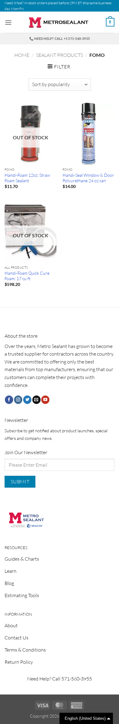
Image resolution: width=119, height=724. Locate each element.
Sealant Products (59, 55)
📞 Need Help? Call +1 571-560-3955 (59, 38)
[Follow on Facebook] (9, 399)
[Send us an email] (36, 399)
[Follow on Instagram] (18, 399)
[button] (8, 22)
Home (21, 55)
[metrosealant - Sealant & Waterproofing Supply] (59, 22)
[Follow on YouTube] (45, 399)
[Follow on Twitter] (27, 399)
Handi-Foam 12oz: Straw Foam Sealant (27, 177)
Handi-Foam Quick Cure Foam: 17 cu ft (27, 275)
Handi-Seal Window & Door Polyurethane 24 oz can (88, 177)
